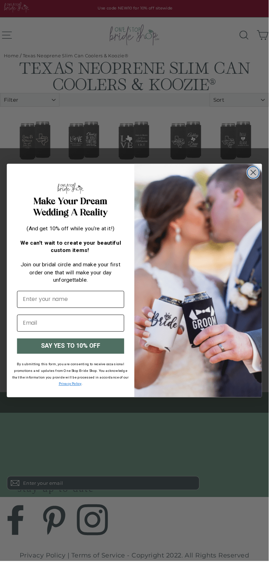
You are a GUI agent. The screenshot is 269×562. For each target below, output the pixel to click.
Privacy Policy (70, 384)
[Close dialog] (253, 172)
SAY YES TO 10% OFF (70, 345)
